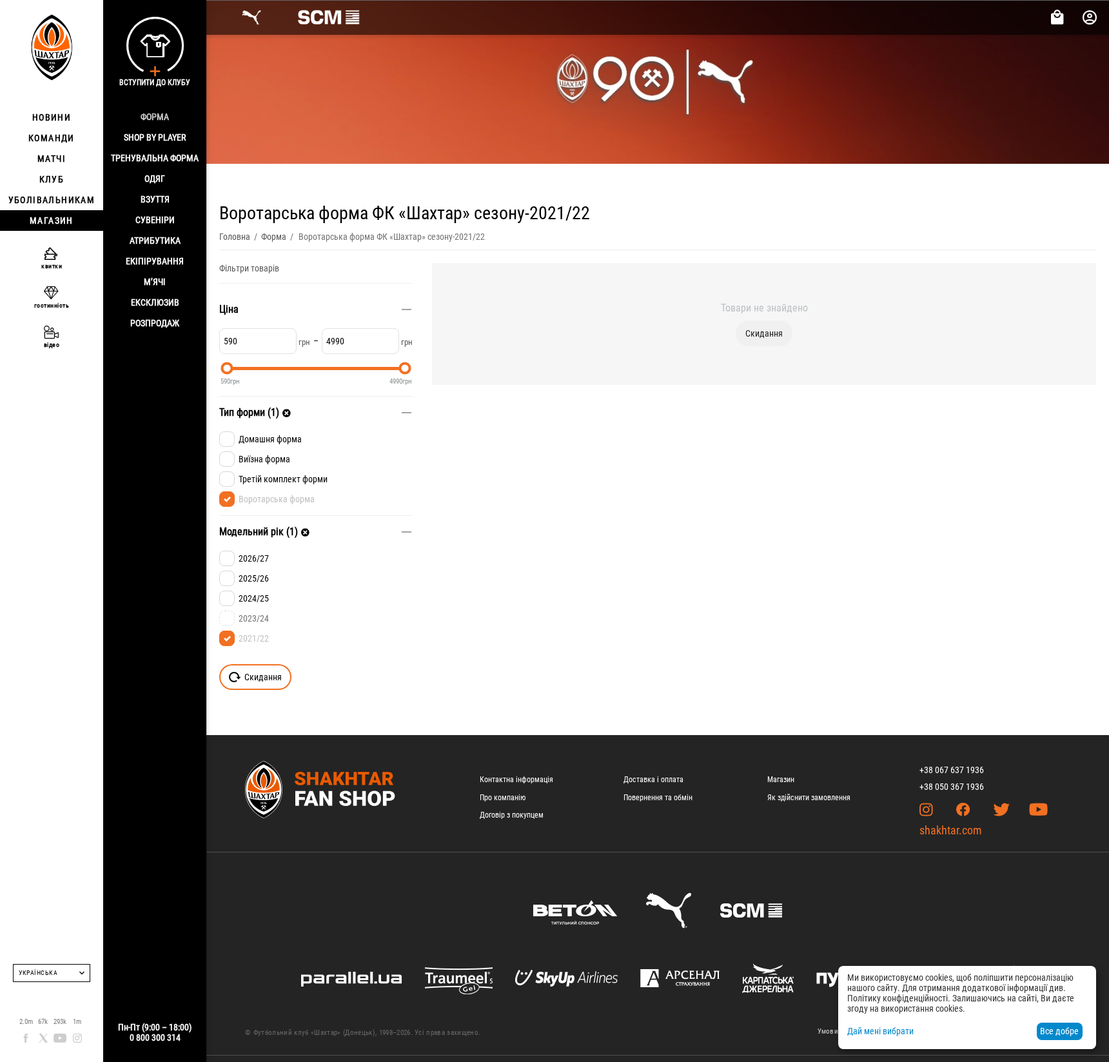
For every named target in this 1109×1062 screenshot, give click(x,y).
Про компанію (502, 797)
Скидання (764, 333)
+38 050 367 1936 (951, 787)
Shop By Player (155, 137)
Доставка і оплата (653, 779)
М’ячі (155, 282)
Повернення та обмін (657, 797)
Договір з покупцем (512, 815)
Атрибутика (155, 240)
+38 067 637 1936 (951, 770)
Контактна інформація (516, 779)
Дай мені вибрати (880, 1031)
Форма (155, 117)
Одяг (154, 178)
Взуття (155, 199)
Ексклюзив (155, 302)
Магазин (780, 779)
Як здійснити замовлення (808, 797)
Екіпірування (155, 261)
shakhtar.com (950, 830)
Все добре (1059, 1031)
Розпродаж (154, 323)
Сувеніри (155, 220)
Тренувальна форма (155, 158)
